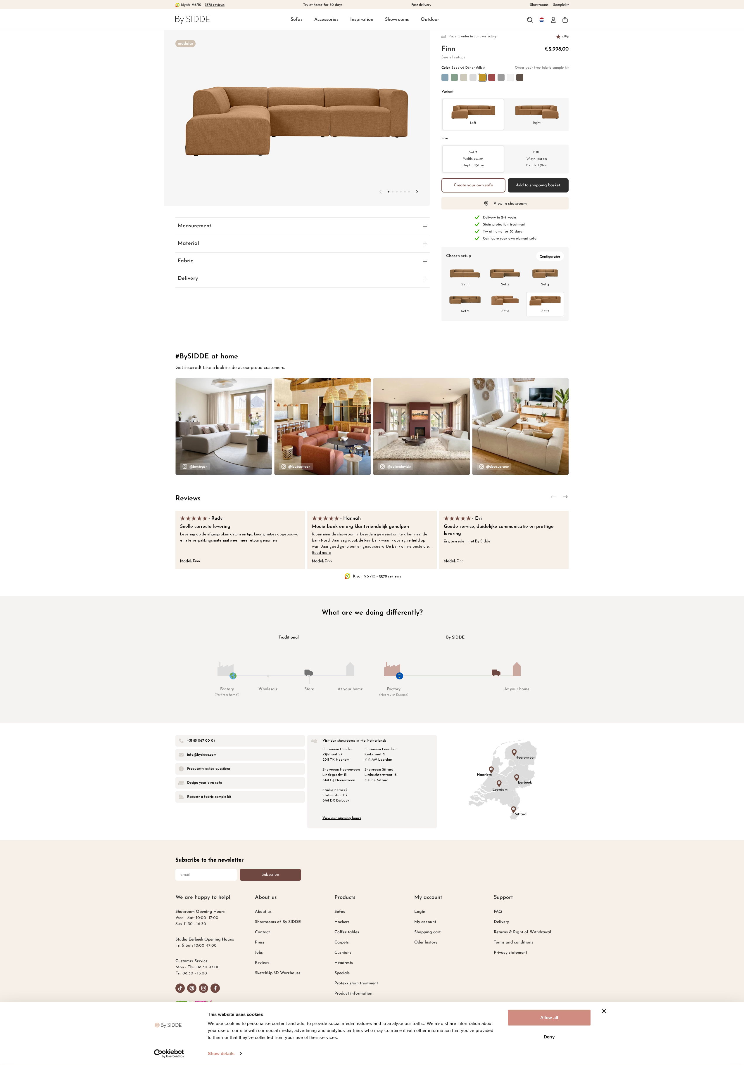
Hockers (341, 922)
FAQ (498, 912)
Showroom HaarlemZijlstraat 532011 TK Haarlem (337, 754)
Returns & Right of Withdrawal (522, 932)
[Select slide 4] (405, 191)
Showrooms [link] (539, 5)
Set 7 (473, 159)
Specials (342, 973)
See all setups (453, 57)
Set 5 (465, 311)
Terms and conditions (513, 942)
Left (473, 123)
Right (537, 123)
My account (425, 922)
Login (419, 912)
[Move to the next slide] (416, 191)
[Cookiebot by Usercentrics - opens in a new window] (168, 1053)
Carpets (341, 942)
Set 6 (505, 311)
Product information (353, 993)
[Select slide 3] (401, 191)
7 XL (537, 159)
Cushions (342, 952)
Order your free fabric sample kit (542, 68)
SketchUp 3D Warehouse (278, 973)
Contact (262, 932)
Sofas (297, 19)
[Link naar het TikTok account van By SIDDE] (180, 988)
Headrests (343, 963)
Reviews (188, 498)
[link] (192, 19)
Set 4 (545, 284)
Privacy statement (510, 952)
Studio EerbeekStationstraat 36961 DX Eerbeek (335, 795)
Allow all (549, 1017)
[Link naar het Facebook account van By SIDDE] (215, 988)
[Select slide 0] (388, 191)
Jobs (259, 952)
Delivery (501, 922)
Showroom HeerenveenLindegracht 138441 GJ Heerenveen (341, 775)
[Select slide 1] (392, 191)
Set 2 (505, 284)
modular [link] (185, 43)
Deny (549, 1036)
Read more (321, 553)
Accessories (326, 19)
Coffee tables (346, 932)
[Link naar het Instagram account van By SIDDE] (203, 988)
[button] (297, 20)
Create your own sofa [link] (473, 185)
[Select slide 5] (409, 191)
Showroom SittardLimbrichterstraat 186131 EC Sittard (380, 775)
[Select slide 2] (397, 191)
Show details (221, 1053)
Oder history (425, 942)
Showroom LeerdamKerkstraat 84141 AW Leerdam (380, 754)
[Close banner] (604, 1011)
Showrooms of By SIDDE (278, 922)
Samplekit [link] (561, 5)
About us (263, 912)
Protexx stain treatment (356, 983)
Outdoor (430, 19)
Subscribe (270, 875)
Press (260, 942)
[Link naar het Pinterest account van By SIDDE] (191, 988)
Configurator (550, 257)
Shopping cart (427, 932)
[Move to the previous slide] (380, 191)
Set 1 (465, 284)
